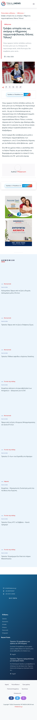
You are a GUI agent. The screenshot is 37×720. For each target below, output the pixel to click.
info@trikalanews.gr (10, 588)
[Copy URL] (20, 87)
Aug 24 (14, 654)
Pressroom (21, 172)
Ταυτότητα (25, 689)
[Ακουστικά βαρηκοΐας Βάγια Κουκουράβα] (18, 207)
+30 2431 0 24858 (10, 594)
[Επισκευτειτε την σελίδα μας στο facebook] (11, 698)
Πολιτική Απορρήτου (13, 689)
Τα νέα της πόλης (9, 381)
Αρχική (7, 684)
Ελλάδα (4, 624)
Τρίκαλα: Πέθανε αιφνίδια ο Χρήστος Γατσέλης (17, 356)
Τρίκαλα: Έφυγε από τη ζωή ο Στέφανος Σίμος (17, 325)
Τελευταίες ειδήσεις (8, 13)
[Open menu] (33, 4)
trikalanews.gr (18, 706)
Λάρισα (6, 481)
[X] (17, 698)
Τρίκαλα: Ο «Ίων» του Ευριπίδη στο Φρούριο (16, 456)
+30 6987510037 (9, 591)
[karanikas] (18, 232)
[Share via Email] (16, 87)
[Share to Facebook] (6, 87)
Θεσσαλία (5, 621)
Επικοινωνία (17, 693)
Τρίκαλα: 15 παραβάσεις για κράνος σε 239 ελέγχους (20, 642)
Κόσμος (4, 627)
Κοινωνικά (7, 284)
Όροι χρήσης (26, 684)
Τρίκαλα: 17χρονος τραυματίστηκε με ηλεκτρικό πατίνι (22, 660)
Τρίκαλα (4, 619)
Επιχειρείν (5, 633)
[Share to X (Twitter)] (9, 87)
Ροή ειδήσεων (16, 684)
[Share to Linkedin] (13, 87)
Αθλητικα (20, 13)
